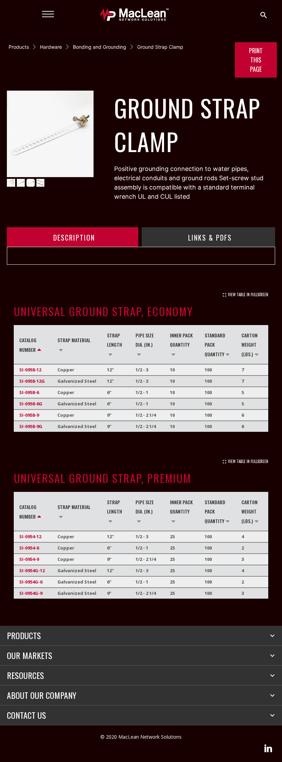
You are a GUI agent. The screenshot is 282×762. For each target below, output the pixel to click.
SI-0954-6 (29, 548)
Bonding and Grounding (99, 47)
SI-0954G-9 (30, 593)
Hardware (51, 47)
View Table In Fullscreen (248, 294)
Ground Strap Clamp (160, 47)
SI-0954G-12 (32, 570)
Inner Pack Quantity (181, 340)
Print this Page (256, 59)
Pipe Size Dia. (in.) (144, 340)
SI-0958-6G (30, 404)
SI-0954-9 (29, 559)
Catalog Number (27, 344)
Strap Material (73, 340)
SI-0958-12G (32, 381)
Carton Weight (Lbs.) (249, 345)
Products (19, 47)
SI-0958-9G (30, 426)
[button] (272, 636)
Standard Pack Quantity (215, 345)
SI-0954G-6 (30, 582)
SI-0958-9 (29, 415)
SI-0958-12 (30, 370)
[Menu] (48, 14)
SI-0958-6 (29, 392)
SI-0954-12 (30, 536)
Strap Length (114, 340)
